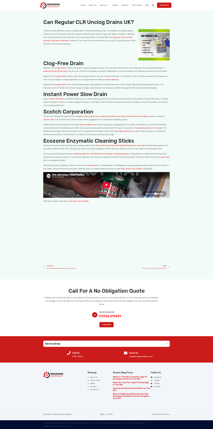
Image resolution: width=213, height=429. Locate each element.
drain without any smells (131, 169)
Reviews (124, 5)
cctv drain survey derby (79, 201)
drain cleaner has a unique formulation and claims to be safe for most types (116, 116)
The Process (137, 5)
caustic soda (48, 119)
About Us (92, 5)
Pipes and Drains (86, 125)
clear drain (165, 157)
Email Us (133, 353)
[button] (106, 324)
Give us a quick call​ (106, 312)
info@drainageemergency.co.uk (141, 356)
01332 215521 (110, 316)
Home (83, 5)
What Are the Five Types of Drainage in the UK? (131, 383)
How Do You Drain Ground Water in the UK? (131, 389)
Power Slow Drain (57, 99)
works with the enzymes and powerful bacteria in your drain (120, 145)
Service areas (52, 343)
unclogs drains (60, 68)
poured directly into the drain (150, 128)
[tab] (106, 343)
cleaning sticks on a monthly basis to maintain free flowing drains (101, 154)
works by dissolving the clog (55, 71)
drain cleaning (112, 80)
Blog (147, 5)
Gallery (115, 5)
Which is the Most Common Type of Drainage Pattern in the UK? (130, 378)
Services (103, 5)
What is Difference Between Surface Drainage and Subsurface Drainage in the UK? (131, 396)
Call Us (76, 353)
